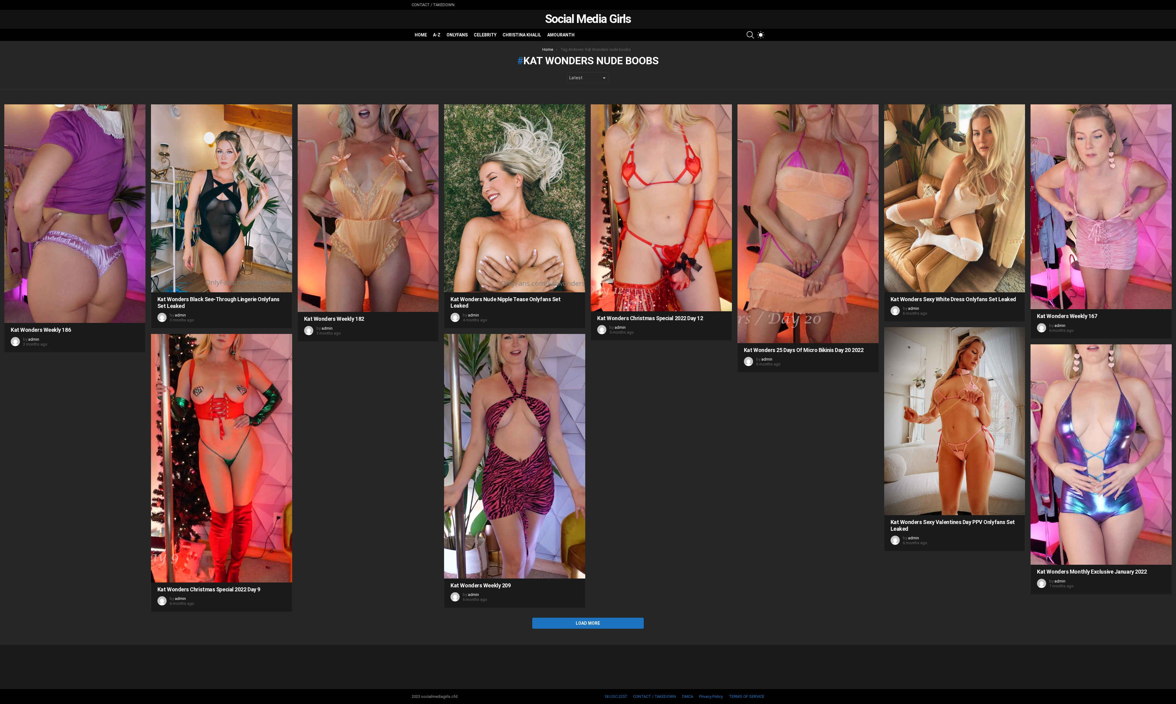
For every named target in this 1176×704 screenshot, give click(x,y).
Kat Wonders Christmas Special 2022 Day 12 (650, 318)
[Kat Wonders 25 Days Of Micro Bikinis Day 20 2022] (808, 223)
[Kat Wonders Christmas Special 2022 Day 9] (221, 458)
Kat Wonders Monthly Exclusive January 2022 (1092, 571)
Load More (588, 623)
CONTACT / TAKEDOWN (433, 4)
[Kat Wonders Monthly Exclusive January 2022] (1101, 454)
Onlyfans (457, 34)
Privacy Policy (711, 696)
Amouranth (561, 34)
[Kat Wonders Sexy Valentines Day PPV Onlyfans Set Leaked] (954, 421)
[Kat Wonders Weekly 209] (514, 456)
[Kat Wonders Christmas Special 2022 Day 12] (661, 207)
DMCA (687, 696)
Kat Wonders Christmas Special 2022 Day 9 (208, 589)
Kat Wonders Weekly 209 (480, 585)
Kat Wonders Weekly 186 (41, 330)
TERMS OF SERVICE (746, 696)
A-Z (436, 34)
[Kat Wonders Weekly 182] (368, 208)
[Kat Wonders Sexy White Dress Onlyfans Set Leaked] (954, 198)
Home (421, 34)
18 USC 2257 (615, 696)
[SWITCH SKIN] (760, 35)
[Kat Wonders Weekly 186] (74, 213)
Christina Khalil (522, 34)
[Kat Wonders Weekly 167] (1101, 206)
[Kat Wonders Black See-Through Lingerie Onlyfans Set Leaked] (221, 198)
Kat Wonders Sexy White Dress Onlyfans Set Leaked (953, 299)
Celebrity (485, 34)
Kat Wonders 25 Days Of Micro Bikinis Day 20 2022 (803, 350)
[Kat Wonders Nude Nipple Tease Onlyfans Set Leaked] (514, 198)
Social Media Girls (588, 19)
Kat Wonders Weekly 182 (334, 319)
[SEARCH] (750, 35)
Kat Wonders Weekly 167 (1067, 316)
